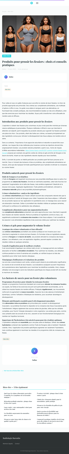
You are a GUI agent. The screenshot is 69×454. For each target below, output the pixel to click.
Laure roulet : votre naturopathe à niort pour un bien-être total (18, 408)
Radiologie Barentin (11, 438)
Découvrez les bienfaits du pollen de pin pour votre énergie (49, 406)
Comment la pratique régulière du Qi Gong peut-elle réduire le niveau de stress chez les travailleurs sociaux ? (50, 421)
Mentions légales (8, 443)
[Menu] (37, 3)
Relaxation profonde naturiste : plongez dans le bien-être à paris (18, 402)
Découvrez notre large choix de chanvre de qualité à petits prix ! (17, 420)
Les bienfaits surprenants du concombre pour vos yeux (16, 414)
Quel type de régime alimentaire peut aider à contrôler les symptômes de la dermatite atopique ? (17, 395)
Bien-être (10, 11)
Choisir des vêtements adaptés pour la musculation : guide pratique (49, 400)
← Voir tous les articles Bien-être (13, 371)
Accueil (4, 11)
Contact (17, 443)
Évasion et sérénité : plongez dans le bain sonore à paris (50, 394)
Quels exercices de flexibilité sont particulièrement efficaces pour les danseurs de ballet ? (48, 413)
